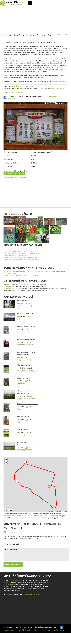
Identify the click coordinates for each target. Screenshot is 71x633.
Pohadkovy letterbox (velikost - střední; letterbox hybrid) (22, 259)
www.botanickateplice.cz (59, 81)
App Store (36, 594)
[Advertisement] (35, 21)
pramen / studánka (25, 360)
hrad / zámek (21, 435)
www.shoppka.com (9, 584)
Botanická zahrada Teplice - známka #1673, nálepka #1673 (23, 275)
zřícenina (33, 319)
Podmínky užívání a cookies (56, 630)
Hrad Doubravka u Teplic (25, 313)
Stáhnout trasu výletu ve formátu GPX (16, 177)
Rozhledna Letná (23, 300)
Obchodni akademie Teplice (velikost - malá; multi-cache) (22, 253)
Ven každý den (8, 627)
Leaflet (52, 511)
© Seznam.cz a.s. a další (61, 511)
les (5, 173)
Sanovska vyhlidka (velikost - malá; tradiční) (18, 251)
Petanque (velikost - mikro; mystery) (16, 255)
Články (35, 630)
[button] (16, 481)
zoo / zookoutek (19, 173)
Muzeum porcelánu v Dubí (26, 326)
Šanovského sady (9, 286)
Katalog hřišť (20, 630)
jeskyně (20, 383)
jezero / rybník (21, 370)
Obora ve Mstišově (24, 365)
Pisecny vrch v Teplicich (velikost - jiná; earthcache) (21, 257)
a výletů (27, 630)
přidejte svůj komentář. (57, 88)
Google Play (28, 594)
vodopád (10, 173)
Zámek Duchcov (22, 429)
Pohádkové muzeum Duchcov (27, 404)
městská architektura (25, 306)
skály (32, 360)
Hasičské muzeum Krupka (26, 339)
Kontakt (42, 630)
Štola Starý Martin (24, 378)
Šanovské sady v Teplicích (12, 288)
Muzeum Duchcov (23, 417)
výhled (19, 308)
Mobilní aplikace (8, 630)
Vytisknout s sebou (61, 34)
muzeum (31, 331)
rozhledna (34, 306)
